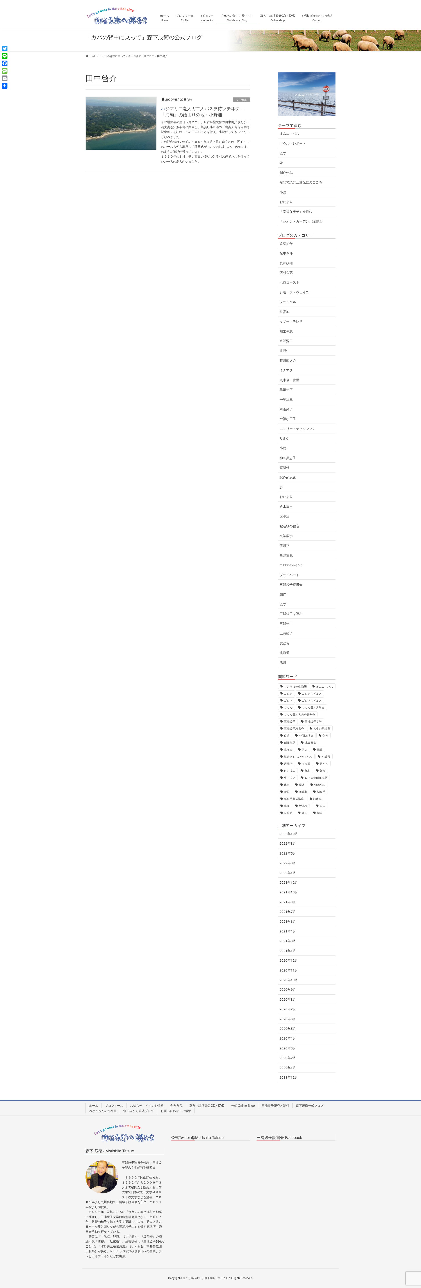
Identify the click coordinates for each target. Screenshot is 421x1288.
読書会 (317, 799)
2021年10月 (289, 892)
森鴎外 (284, 467)
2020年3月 (288, 1048)
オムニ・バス (289, 133)
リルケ (284, 438)
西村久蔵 (286, 272)
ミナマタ (286, 370)
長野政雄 (286, 262)
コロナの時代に (291, 564)
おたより (286, 201)
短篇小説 (320, 785)
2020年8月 (288, 999)
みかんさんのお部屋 (102, 1110)
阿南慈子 (286, 409)
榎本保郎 (286, 253)
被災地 (284, 311)
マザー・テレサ (291, 321)
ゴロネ (288, 700)
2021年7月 (288, 911)
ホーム (93, 1105)
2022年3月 (288, 862)
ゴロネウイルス (312, 700)
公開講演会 (306, 735)
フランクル (288, 301)
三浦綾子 (286, 633)
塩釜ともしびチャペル (298, 756)
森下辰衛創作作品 (316, 778)
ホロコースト (289, 282)
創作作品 (286, 172)
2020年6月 (288, 1019)
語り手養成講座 (294, 799)
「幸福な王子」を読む (296, 211)
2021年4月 (288, 931)
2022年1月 (288, 872)
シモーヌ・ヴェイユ (294, 292)
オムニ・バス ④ (307, 94)
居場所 (288, 764)
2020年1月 (288, 1067)
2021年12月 (289, 882)
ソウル (288, 707)
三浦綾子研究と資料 (275, 1105)
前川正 (284, 545)
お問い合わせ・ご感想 (176, 1110)
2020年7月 (288, 1009)
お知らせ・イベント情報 (147, 1105)
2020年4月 (288, 1038)
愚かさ (324, 764)
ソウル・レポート (293, 143)
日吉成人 (289, 771)
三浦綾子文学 (313, 721)
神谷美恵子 (288, 457)
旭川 (283, 662)
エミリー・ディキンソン (298, 428)
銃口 (305, 813)
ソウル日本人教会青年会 (299, 714)
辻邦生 (284, 350)
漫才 (283, 153)
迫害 (322, 806)
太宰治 (284, 516)
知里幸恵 (286, 331)
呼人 (305, 749)
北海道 (284, 652)
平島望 (306, 764)
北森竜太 (310, 742)
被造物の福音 (289, 526)
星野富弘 (286, 555)
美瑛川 (303, 792)
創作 (283, 594)
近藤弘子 (304, 806)
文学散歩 (241, 99)
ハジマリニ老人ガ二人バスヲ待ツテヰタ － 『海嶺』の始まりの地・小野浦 (203, 111)
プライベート (289, 574)
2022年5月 (288, 853)
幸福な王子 (288, 418)
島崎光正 (286, 389)
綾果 (287, 792)
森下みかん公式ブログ (138, 1110)
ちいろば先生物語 (295, 686)
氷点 (287, 785)
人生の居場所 (321, 728)
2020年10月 (289, 979)
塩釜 (320, 749)
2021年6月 (288, 921)
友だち (284, 643)
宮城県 (326, 756)
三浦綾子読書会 (291, 584)
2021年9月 (288, 902)
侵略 (287, 735)
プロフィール (114, 1105)
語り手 (321, 792)
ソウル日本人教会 (313, 707)
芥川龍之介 (288, 360)
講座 (287, 806)
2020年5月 (288, 1028)
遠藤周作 (286, 243)
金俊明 (288, 813)
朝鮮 (322, 771)
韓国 (320, 813)
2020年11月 (289, 970)
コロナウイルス (312, 693)
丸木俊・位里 (289, 379)
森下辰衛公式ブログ (309, 1105)
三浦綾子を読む (291, 613)
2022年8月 (288, 843)
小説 (283, 192)
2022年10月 (289, 833)
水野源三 (286, 340)
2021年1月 (288, 950)
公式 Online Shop (243, 1105)
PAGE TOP (407, 1245)
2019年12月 (289, 1077)
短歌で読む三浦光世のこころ (301, 182)
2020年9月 (288, 989)
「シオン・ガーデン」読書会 (301, 221)
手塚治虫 (286, 399)
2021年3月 (288, 940)
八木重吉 (286, 506)
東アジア (289, 778)
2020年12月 (289, 960)
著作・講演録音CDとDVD (206, 1105)
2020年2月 (288, 1057)
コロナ (288, 693)
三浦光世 (286, 623)
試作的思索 (288, 477)
